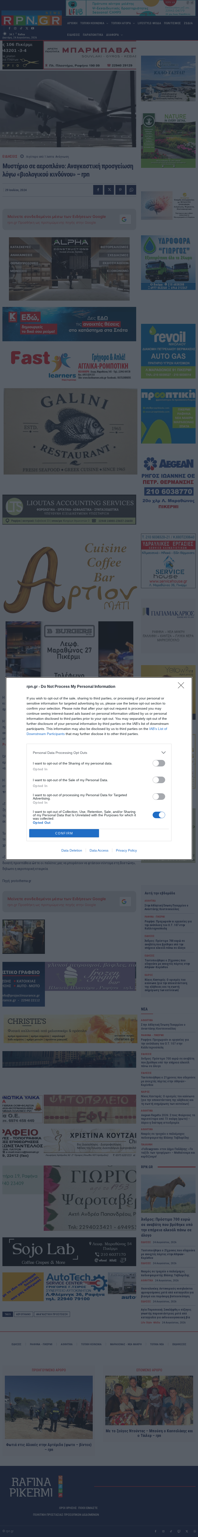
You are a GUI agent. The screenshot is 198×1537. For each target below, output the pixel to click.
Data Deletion (71, 850)
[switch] (159, 763)
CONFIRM (64, 833)
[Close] (182, 686)
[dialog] (99, 768)
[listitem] (99, 752)
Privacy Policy (126, 850)
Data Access (99, 850)
